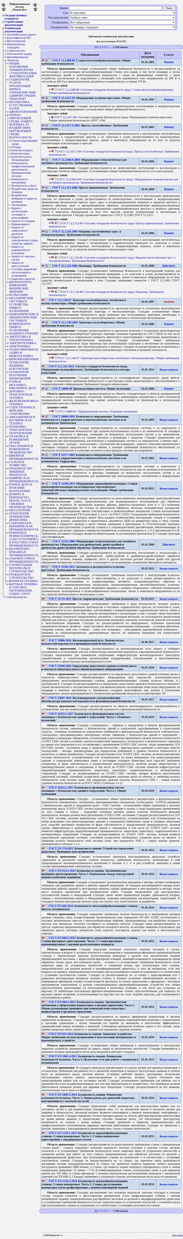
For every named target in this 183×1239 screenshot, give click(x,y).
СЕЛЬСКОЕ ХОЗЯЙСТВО (17, 463)
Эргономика (19, 204)
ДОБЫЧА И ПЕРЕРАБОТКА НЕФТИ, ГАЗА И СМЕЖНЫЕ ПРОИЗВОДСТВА (20, 501)
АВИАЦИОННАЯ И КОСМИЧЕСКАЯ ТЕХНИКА (22, 420)
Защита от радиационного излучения (20, 250)
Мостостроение (16, 40)
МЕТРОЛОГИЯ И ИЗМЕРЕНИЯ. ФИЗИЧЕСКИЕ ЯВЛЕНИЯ (20, 287)
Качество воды (20, 153)
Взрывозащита (20, 224)
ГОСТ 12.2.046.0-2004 (66, 159)
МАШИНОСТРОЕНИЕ (23, 333)
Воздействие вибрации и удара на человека (24, 198)
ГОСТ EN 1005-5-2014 (63, 1094)
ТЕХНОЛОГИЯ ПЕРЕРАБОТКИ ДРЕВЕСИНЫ (19, 516)
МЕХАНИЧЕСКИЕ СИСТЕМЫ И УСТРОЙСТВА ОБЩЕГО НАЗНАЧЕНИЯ (21, 304)
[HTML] (46, 60)
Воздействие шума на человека (24, 190)
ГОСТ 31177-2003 (63, 454)
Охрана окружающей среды (24, 142)
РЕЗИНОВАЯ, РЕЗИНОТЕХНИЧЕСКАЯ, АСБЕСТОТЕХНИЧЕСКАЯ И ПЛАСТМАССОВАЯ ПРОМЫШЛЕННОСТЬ (23, 539)
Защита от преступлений (20, 264)
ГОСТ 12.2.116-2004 (65, 231)
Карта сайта (177, 1235)
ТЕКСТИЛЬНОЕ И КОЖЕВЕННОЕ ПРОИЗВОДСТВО (21, 449)
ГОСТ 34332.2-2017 (61, 787)
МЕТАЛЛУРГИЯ (19, 510)
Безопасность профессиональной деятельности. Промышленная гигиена (23, 169)
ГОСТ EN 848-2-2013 (62, 937)
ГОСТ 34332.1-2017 (61, 713)
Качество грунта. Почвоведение (21, 158)
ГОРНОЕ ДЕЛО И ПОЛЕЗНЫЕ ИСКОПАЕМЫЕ (20, 487)
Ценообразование (17, 57)
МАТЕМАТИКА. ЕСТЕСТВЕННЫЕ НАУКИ (21, 105)
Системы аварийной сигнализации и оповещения (23, 272)
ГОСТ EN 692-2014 (61, 905)
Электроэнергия (16, 597)
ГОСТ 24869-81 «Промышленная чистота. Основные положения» (97, 411)
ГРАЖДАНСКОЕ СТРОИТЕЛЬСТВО (21, 576)
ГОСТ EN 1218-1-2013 (63, 1133)
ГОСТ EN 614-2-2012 (62, 870)
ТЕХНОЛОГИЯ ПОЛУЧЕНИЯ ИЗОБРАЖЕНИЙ (20, 375)
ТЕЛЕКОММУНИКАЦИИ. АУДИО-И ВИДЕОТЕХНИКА (23, 352)
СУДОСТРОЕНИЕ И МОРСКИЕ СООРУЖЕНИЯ (22, 410)
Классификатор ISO (19, 37)
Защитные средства (23, 278)
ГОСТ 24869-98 (62, 388)
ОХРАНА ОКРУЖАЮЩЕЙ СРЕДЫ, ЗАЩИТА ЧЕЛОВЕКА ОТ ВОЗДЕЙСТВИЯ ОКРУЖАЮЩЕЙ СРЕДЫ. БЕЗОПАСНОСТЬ (21, 126)
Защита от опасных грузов (23, 258)
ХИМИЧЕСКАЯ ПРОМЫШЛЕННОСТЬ (23, 480)
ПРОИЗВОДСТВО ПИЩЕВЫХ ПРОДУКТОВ (20, 471)
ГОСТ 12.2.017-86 (65, 117)
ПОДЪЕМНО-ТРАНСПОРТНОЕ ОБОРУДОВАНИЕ (20, 430)
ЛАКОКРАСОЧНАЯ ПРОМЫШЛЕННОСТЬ (23, 560)
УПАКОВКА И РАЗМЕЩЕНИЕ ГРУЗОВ (19, 439)
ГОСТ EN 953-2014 (61, 1033)
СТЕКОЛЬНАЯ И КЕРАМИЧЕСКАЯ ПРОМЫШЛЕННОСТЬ (23, 526)
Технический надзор (19, 53)
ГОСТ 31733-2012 (60, 598)
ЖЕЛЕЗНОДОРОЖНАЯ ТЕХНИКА (23, 402)
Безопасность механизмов (19, 181)
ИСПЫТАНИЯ (18, 294)
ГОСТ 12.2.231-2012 (61, 366)
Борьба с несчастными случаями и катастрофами (19, 213)
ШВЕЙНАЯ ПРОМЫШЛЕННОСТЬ (23, 457)
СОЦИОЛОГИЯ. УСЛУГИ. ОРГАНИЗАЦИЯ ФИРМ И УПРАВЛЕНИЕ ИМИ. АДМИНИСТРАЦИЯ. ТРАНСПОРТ (22, 89)
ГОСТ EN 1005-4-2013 (63, 1056)
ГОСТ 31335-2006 (63, 541)
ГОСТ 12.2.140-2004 (65, 322)
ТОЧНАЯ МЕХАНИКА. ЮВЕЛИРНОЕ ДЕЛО (22, 385)
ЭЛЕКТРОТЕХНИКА (22, 343)
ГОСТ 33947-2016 (60, 697)
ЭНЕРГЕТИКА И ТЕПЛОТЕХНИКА (21, 338)
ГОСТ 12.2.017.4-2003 (66, 125)
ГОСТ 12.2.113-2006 (65, 187)
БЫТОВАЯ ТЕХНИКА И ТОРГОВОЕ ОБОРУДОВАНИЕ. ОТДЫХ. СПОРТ (23, 589)
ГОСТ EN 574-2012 (61, 848)
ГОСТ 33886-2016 (60, 640)
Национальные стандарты (16, 46)
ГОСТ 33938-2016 (60, 665)
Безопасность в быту (24, 185)
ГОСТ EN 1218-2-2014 (63, 1181)
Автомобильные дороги (21, 34)
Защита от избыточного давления (19, 230)
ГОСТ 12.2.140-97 (60, 300)
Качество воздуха (22, 150)
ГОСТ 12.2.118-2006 (65, 265)
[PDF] (43, 60)
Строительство (16, 50)
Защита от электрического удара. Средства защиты (24, 240)
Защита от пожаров (23, 220)
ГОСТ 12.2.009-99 (63, 60)
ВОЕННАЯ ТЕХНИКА (23, 580)
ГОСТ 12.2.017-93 (63, 97)
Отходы (16, 147)
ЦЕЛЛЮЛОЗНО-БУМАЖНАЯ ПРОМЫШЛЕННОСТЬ (23, 552)
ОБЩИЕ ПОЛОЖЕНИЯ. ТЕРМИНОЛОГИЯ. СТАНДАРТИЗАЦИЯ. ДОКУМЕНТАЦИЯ (23, 70)
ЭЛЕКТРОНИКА (20, 346)
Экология (12, 60)
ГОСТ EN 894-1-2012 (62, 1001)
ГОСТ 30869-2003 (63, 416)
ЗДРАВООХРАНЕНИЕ (23, 111)
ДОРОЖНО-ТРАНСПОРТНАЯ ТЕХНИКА (20, 394)
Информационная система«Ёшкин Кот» (19, 7)
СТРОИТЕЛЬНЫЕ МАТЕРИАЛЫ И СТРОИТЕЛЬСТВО (21, 568)
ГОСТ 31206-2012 (63, 483)
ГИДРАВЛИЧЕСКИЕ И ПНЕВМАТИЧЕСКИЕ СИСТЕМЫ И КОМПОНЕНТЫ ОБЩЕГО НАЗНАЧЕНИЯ (23, 322)
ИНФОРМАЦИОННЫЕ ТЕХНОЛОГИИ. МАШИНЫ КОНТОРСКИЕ (23, 364)
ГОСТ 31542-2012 (63, 566)
